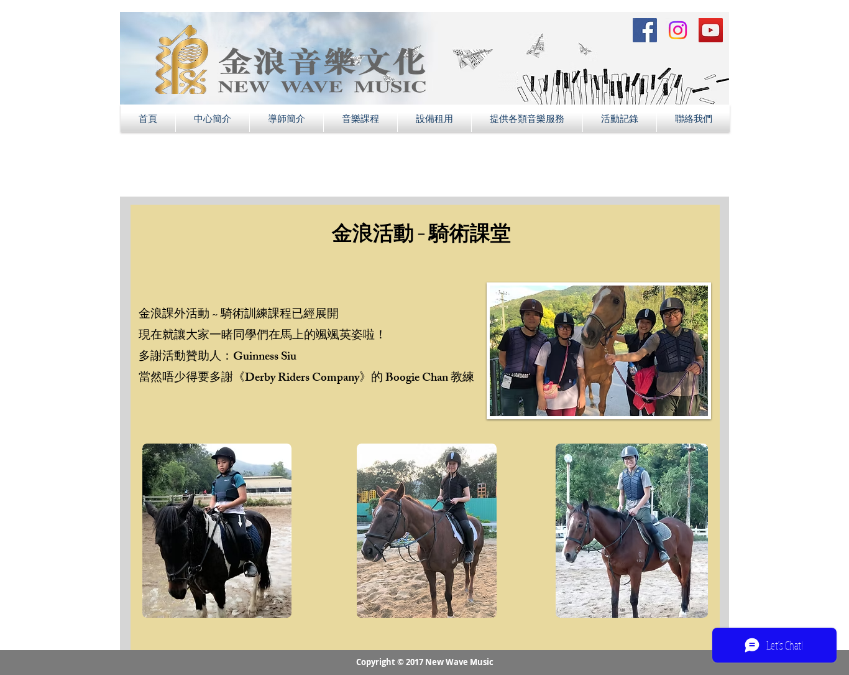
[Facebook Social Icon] (645, 30)
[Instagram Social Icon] (678, 30)
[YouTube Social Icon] (711, 30)
